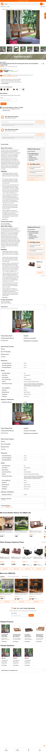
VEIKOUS (15, 658)
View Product (4, 641)
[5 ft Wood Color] (23, 89)
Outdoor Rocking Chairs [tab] (13, 576)
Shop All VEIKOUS (31, 151)
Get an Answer (40, 121)
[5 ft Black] (14, 89)
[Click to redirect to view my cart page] (43, 4)
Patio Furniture (5, 9)
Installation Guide (32, 157)
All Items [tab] (2, 576)
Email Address (14, 613)
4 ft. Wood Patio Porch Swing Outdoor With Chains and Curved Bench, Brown (5, 663)
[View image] (3, 49)
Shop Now (40, 272)
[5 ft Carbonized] (17, 89)
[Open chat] (45, 16)
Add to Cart (5, 568)
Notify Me (3, 103)
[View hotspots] (29, 49)
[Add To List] (41, 64)
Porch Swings (18, 9)
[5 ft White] (20, 89)
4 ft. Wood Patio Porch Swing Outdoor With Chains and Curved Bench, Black (17, 663)
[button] (23, 144)
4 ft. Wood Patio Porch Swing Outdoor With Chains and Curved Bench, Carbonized (28, 663)
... (0, 9)
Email (2, 97)
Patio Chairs (11, 9)
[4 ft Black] (1, 89)
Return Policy (5, 219)
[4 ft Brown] (4, 89)
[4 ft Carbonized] (7, 89)
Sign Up (31, 615)
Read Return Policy (6, 110)
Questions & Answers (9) (12, 66)
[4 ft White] (10, 89)
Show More (3, 356)
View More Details (5, 83)
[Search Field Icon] (41, 4)
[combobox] (22, 4)
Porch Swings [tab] (25, 576)
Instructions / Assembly (33, 154)
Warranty (31, 156)
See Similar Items (4, 340)
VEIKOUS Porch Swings (27, 9)
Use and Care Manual (33, 158)
